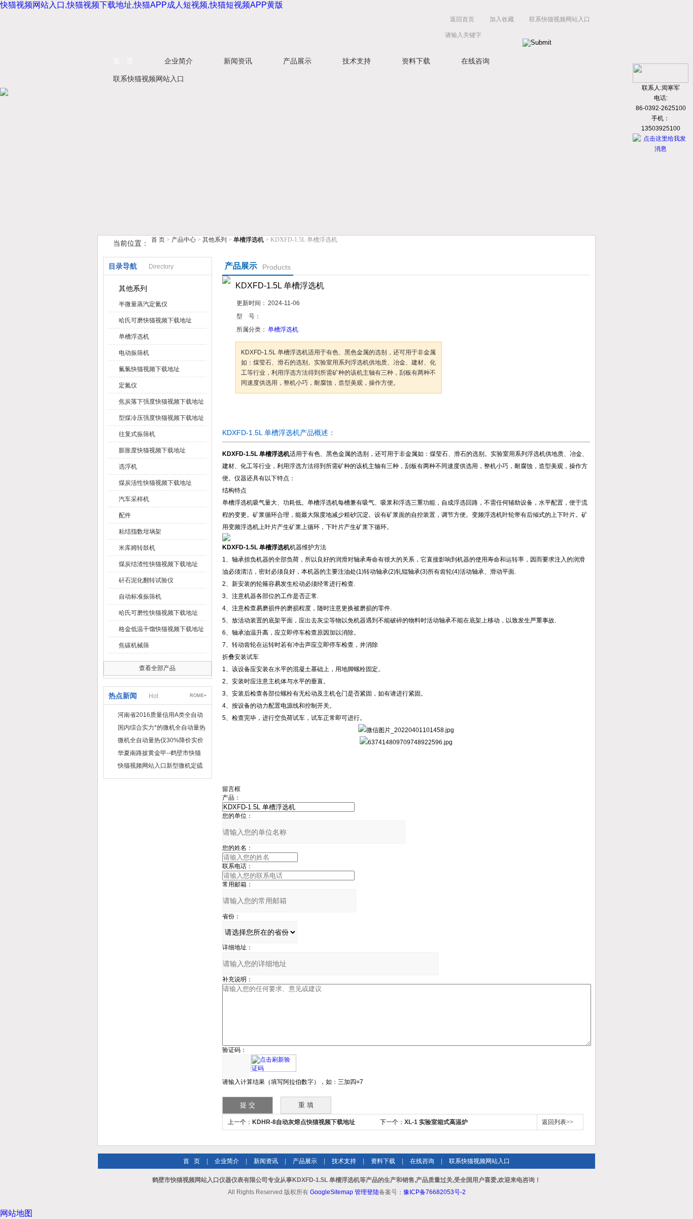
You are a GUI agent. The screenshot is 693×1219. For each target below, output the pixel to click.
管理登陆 (367, 1192)
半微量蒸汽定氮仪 (143, 304)
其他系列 (214, 239)
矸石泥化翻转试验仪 (146, 580)
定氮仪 (128, 385)
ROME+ (198, 695)
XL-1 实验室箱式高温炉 (436, 1122)
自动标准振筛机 (140, 596)
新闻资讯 (238, 61)
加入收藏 (502, 19)
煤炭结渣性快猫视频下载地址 (158, 564)
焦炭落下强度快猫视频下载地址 (161, 401)
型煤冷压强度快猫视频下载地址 (161, 417)
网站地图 (16, 1213)
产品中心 (184, 239)
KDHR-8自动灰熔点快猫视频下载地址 (303, 1122)
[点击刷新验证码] (273, 1063)
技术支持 (356, 61)
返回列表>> (557, 1122)
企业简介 (178, 61)
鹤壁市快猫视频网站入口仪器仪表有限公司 (199, 30)
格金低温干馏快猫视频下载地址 (161, 629)
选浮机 (128, 466)
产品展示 (297, 61)
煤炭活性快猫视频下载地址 (155, 482)
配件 (125, 515)
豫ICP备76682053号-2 (434, 1192)
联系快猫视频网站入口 (559, 19)
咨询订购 (267, 412)
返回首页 (462, 19)
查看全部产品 (157, 668)
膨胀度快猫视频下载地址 (152, 450)
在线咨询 (475, 61)
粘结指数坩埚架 (140, 531)
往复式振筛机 (137, 434)
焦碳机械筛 (134, 645)
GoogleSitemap (331, 1192)
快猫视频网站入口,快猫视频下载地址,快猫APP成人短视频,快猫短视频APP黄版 (141, 5)
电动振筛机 (134, 352)
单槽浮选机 (134, 336)
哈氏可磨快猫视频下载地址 (155, 320)
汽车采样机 (134, 499)
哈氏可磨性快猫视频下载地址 (158, 612)
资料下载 (416, 61)
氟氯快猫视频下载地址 (149, 369)
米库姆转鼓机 (137, 547)
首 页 (123, 61)
